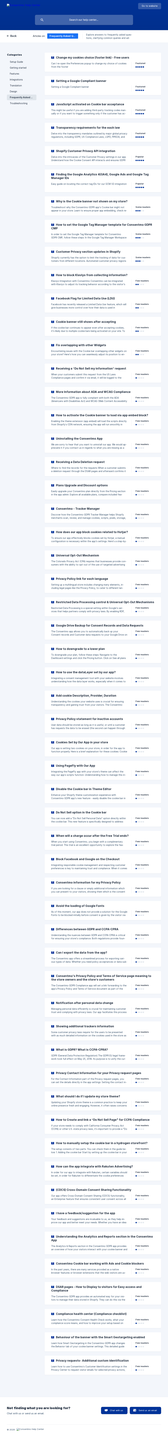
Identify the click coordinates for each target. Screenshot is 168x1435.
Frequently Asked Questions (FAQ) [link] (23, 97)
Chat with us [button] (116, 1410)
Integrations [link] (16, 79)
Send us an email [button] (148, 1410)
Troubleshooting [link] (18, 103)
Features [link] (14, 73)
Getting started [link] (18, 67)
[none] (23, 6)
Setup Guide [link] (16, 62)
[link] (103, 62)
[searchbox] (84, 20)
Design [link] (13, 91)
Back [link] (13, 36)
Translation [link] (16, 85)
